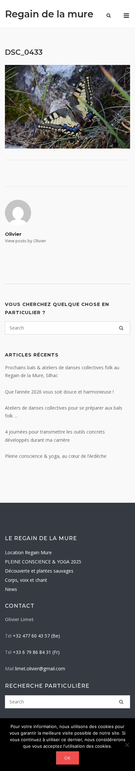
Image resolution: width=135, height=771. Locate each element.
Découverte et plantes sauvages (39, 571)
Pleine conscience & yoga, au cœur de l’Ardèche (55, 456)
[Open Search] (108, 16)
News (11, 589)
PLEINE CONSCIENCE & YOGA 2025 (43, 561)
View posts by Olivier (25, 241)
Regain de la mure (49, 14)
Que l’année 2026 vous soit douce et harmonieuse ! (59, 392)
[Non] (127, 744)
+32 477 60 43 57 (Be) (36, 636)
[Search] (121, 328)
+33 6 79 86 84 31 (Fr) (36, 652)
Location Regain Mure (28, 552)
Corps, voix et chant (26, 580)
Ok (67, 758)
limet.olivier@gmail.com (40, 668)
